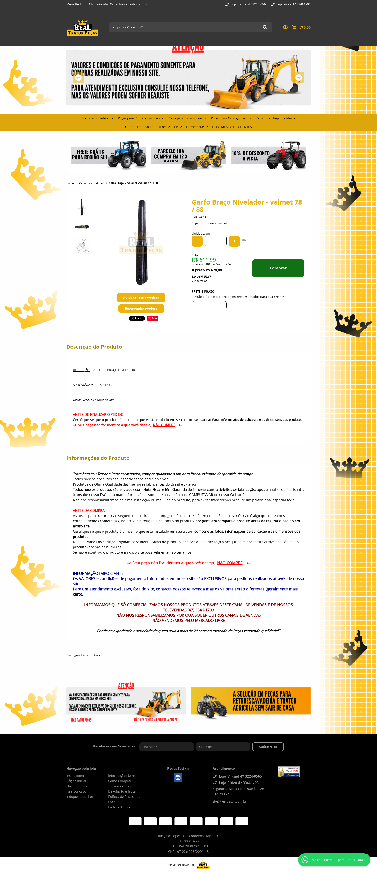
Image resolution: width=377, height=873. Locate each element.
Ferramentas (195, 127)
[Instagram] (178, 777)
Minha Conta (98, 4)
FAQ (111, 802)
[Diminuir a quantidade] (197, 241)
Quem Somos (76, 786)
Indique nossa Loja (80, 796)
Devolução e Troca (122, 791)
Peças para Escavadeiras (186, 118)
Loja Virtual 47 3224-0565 (248, 4)
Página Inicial (76, 781)
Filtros (162, 127)
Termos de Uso (119, 786)
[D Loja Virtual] (202, 865)
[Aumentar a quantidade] (234, 241)
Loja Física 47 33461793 (293, 4)
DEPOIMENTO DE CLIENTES (232, 127)
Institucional (75, 775)
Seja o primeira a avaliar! (210, 223)
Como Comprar (119, 781)
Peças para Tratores (96, 118)
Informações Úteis (121, 775)
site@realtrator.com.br (230, 801)
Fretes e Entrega (120, 807)
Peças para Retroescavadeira (139, 118)
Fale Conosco (76, 791)
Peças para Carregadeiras (230, 118)
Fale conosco (139, 4)
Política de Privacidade (125, 796)
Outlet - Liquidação (139, 127)
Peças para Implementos (274, 118)
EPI (176, 127)
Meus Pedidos (76, 4)
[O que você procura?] (265, 27)
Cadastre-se (118, 4)
